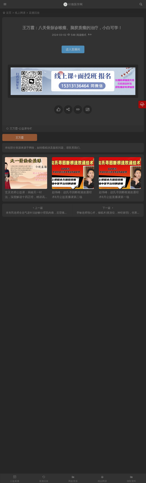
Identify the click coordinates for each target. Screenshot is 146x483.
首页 (8, 12)
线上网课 (20, 12)
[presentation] (119, 163)
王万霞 (20, 137)
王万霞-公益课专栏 (21, 128)
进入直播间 (73, 49)
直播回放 (34, 12)
